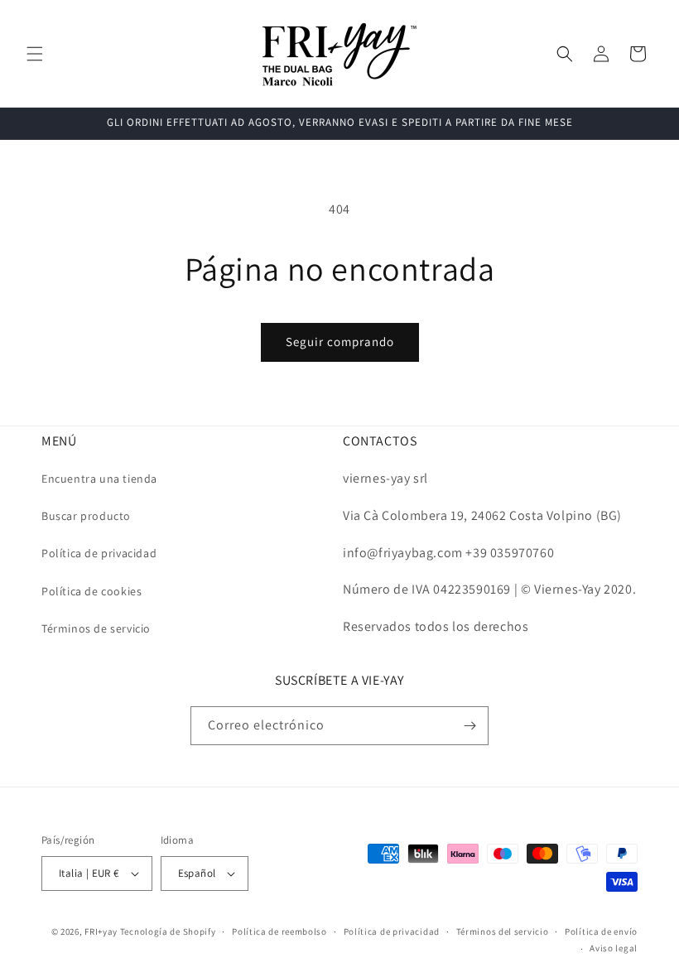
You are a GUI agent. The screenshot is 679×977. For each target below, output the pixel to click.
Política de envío (601, 931)
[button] (35, 54)
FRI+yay (101, 931)
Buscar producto (86, 515)
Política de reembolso (279, 931)
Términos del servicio (502, 931)
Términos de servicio (96, 628)
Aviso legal (614, 948)
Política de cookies (91, 591)
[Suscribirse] (469, 725)
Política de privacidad (99, 553)
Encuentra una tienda (99, 478)
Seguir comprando (340, 341)
